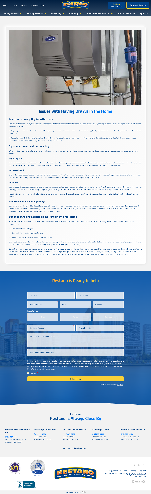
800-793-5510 (116, 5)
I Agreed (34, 373)
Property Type (32, 311)
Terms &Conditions (43, 368)
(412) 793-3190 (98, 434)
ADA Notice (141, 473)
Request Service (138, 5)
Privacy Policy (131, 473)
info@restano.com (95, 366)
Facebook (134, 465)
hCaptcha (120, 384)
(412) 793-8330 (40, 434)
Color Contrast (84, 492)
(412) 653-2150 (126, 434)
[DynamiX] (139, 481)
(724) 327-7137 (11, 436)
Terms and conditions (138, 476)
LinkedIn (139, 465)
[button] (6, 5)
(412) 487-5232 (69, 434)
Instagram (143, 465)
